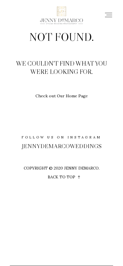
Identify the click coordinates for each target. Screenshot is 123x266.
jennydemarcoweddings (62, 146)
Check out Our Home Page (61, 95)
